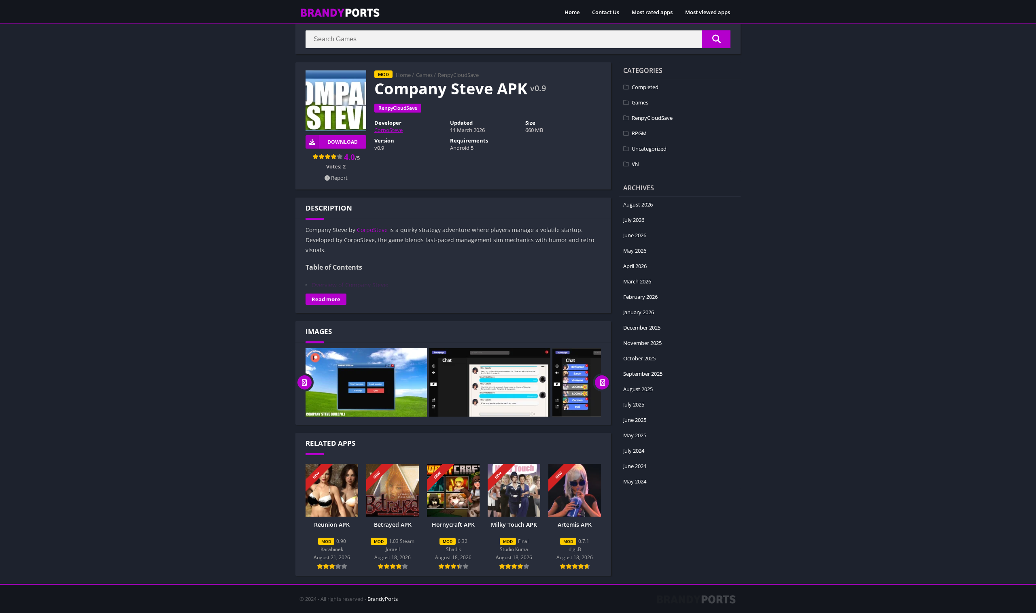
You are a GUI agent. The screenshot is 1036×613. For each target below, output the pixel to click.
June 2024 (634, 466)
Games (424, 75)
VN (635, 164)
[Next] (602, 382)
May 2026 (634, 250)
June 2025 (634, 420)
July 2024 (633, 450)
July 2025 (633, 404)
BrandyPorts (382, 598)
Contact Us (605, 12)
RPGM (639, 133)
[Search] (716, 39)
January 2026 (638, 312)
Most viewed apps (707, 12)
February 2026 (640, 296)
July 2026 (633, 219)
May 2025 (634, 435)
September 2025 (642, 373)
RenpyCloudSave (458, 75)
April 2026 (635, 266)
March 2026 (637, 281)
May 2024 (634, 481)
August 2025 (638, 389)
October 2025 (639, 358)
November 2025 (642, 343)
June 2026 (634, 235)
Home (572, 12)
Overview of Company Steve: (350, 285)
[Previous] (304, 382)
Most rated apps (652, 12)
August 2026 (638, 204)
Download (342, 141)
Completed (645, 87)
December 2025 (641, 327)
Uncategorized (649, 148)
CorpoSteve (388, 130)
